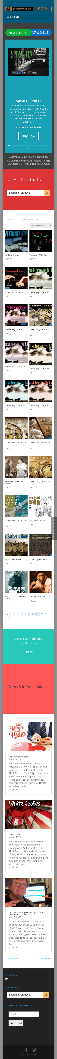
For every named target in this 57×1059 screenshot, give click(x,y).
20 (33, 614)
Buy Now (28, 136)
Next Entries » (46, 958)
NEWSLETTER (18, 32)
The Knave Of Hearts (19, 756)
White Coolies (15, 834)
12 (35, 145)
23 (46, 614)
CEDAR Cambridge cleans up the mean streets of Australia (27, 913)
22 (42, 614)
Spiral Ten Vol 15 (28, 101)
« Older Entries (12, 958)
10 (30, 145)
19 (29, 148)
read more (13, 789)
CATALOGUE (39, 32)
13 (38, 145)
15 (43, 145)
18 (27, 148)
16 (46, 145)
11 (33, 145)
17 (49, 145)
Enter (28, 652)
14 (41, 145)
